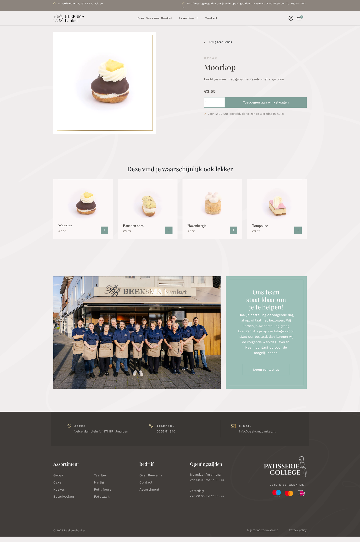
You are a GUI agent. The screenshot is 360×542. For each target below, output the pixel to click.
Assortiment (188, 18)
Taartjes (100, 475)
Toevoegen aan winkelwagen (266, 102)
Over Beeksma (150, 475)
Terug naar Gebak (220, 42)
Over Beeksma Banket (155, 18)
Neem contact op (266, 369)
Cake (57, 482)
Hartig (99, 482)
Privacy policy (298, 530)
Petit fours (102, 489)
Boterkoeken (63, 496)
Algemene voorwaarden (262, 530)
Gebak (58, 475)
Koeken (59, 489)
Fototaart (102, 496)
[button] (297, 18)
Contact (211, 18)
